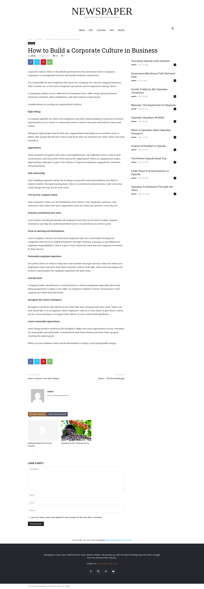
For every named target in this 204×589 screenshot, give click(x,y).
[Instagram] (98, 571)
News (82, 30)
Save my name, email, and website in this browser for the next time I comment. (66, 517)
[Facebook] (30, 62)
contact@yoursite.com (107, 563)
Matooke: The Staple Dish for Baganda (153, 105)
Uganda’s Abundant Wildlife (147, 117)
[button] (172, 29)
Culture (101, 30)
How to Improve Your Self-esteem (43, 378)
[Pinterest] (43, 62)
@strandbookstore (119, 540)
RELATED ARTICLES (37, 414)
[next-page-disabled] (34, 451)
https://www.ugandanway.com (58, 395)
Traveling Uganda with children (150, 60)
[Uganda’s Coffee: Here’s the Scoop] (76, 430)
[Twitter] (37, 62)
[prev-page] (29, 451)
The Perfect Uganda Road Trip (149, 158)
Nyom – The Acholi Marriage (111, 378)
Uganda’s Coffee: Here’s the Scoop (75, 443)
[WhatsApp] (50, 62)
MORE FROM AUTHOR (57, 414)
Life (91, 30)
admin (33, 56)
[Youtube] (113, 571)
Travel (121, 30)
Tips (111, 30)
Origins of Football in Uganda (148, 145)
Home (30, 39)
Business (38, 39)
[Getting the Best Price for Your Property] (43, 430)
